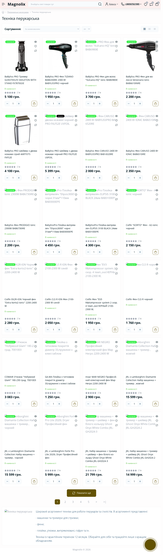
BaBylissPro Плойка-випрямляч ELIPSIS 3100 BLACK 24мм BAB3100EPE (101, 228)
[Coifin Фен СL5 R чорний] (142, 279)
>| (104, 502)
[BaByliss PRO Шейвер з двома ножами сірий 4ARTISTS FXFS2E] (21, 130)
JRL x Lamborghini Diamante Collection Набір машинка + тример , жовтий (141, 380)
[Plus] (18, 103)
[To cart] (34, 103)
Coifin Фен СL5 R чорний (139, 299)
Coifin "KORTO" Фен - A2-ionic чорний (142, 226)
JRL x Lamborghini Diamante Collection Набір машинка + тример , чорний (20, 454)
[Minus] (7, 103)
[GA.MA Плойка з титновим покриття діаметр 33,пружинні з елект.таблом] (61, 356)
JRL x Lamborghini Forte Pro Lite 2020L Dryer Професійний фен (61, 454)
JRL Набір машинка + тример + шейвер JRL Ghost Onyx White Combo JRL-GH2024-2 (141, 454)
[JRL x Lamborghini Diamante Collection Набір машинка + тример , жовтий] (142, 356)
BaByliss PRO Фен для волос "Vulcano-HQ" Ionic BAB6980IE (101, 78)
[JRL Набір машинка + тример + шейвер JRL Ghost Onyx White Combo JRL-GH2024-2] (142, 430)
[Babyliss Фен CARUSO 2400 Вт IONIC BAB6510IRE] (142, 130)
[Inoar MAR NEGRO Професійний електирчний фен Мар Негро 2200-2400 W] (101, 356)
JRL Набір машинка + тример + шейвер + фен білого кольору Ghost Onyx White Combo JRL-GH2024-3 (101, 456)
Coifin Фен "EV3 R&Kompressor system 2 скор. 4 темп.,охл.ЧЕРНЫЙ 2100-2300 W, (101, 304)
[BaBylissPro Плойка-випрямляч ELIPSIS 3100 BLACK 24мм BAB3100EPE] (101, 204)
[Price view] (154, 29)
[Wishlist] (35, 46)
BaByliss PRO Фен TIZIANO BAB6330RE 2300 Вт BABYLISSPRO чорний (59, 80)
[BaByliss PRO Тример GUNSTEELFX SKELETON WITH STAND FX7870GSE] (21, 56)
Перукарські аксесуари (18, 12)
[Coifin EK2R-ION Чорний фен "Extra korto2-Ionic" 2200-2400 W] (21, 279)
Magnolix (16, 4)
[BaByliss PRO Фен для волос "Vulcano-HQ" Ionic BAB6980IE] (101, 56)
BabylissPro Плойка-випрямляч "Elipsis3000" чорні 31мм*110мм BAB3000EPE (60, 228)
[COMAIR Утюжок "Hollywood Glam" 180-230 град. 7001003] (21, 356)
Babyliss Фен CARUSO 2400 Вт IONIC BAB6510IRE (142, 152)
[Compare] (35, 50)
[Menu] (3, 4)
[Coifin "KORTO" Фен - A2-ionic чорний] (142, 204)
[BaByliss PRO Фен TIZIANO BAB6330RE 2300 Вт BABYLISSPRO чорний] (61, 56)
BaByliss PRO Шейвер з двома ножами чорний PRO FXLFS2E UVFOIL (61, 154)
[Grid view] (144, 29)
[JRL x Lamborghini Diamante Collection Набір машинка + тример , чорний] (21, 430)
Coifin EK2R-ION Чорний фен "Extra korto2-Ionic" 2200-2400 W (21, 302)
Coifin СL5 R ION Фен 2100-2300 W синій (59, 301)
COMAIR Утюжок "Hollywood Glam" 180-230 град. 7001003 (20, 378)
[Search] (100, 4)
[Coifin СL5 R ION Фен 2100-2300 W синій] (61, 279)
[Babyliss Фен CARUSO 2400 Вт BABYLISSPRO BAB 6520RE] (101, 130)
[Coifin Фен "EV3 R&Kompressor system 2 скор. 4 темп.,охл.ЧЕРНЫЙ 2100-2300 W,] (101, 279)
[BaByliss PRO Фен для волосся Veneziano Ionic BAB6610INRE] (142, 56)
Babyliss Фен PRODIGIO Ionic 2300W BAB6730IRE (20, 226)
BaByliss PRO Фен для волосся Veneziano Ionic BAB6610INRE (139, 80)
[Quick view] (35, 41)
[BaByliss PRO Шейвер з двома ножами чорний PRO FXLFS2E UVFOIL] (61, 130)
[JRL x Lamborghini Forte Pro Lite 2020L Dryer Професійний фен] (61, 430)
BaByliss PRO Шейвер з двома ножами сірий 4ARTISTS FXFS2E (21, 154)
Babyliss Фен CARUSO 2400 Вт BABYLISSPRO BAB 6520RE (101, 152)
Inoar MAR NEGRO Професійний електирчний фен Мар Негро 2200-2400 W (101, 380)
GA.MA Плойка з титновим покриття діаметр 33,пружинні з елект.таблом (60, 380)
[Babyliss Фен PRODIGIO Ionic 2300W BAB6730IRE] (21, 204)
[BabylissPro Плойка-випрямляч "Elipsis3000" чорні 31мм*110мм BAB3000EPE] (61, 204)
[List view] (149, 29)
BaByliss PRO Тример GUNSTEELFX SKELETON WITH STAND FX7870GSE (20, 80)
